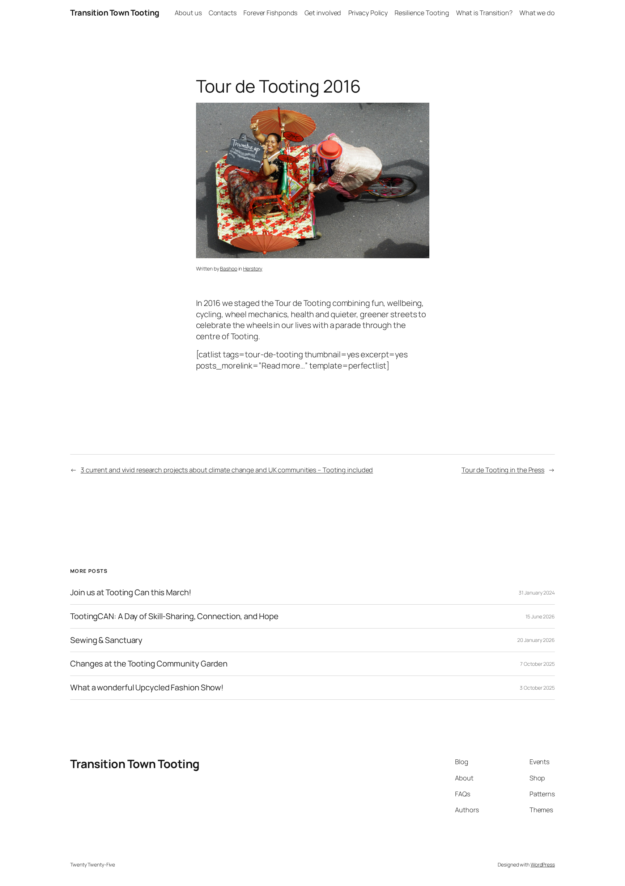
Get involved (323, 12)
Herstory (252, 268)
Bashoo (228, 268)
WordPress (543, 864)
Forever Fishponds (270, 12)
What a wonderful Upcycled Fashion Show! (147, 687)
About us (188, 12)
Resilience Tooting (422, 12)
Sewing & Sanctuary (106, 640)
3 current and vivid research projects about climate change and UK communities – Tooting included (227, 469)
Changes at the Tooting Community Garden (149, 663)
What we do (537, 12)
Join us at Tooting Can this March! (130, 592)
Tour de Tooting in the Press (503, 469)
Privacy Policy (368, 12)
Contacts (223, 12)
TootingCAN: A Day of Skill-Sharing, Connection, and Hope (174, 616)
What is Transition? (484, 12)
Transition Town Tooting (115, 12)
